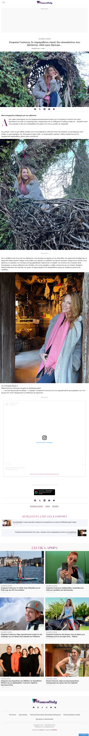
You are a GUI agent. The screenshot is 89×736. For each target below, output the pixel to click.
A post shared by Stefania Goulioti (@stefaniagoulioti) (44, 473)
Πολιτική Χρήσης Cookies (71, 715)
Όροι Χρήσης (23, 715)
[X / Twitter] (40, 109)
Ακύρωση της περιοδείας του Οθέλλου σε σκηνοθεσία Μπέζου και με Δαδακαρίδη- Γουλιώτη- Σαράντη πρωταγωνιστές (21, 683)
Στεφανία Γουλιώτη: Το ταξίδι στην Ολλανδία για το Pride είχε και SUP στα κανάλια (20, 589)
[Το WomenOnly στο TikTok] (42, 707)
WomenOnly (44, 701)
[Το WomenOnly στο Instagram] (38, 707)
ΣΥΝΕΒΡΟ (56, 506)
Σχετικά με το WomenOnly (44, 719)
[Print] (54, 109)
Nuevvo (41, 730)
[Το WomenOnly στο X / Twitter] (47, 707)
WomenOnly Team (38, 48)
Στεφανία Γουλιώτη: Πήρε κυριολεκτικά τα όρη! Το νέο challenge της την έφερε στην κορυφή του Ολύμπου (21, 635)
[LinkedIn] (44, 109)
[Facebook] (35, 109)
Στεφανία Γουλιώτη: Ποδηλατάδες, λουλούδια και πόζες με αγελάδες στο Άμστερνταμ (65, 589)
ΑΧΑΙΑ (48, 506)
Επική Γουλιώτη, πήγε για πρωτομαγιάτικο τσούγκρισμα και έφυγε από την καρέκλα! (62, 682)
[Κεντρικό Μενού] (3, 2)
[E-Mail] (49, 109)
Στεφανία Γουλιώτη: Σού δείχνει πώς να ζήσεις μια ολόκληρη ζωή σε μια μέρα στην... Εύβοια (65, 635)
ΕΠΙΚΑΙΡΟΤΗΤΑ (5, 678)
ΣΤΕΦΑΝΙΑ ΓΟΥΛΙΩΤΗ (37, 506)
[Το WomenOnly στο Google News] (51, 707)
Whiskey (54, 730)
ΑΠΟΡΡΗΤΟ (84, 735)
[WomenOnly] (44, 2)
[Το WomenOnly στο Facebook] (34, 707)
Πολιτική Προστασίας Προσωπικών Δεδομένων (45, 715)
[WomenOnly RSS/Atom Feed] (55, 707)
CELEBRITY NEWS (44, 39)
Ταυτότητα (12, 715)
